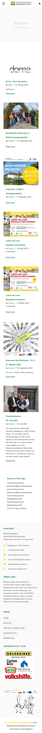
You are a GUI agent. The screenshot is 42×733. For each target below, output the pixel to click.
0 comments (10, 252)
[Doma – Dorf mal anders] (21, 68)
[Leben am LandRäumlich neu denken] (21, 224)
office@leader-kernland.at (17, 564)
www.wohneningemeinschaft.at (19, 559)
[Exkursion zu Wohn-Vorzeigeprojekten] (21, 170)
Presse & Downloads (14, 628)
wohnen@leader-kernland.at (18, 555)
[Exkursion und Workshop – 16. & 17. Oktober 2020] (21, 338)
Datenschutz (10, 633)
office (10, 85)
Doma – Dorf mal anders (16, 82)
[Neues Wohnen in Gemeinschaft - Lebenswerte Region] (21, 3)
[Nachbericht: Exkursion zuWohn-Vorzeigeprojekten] (21, 116)
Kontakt (8, 623)
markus (11, 141)
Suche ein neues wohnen (16, 508)
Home (15, 27)
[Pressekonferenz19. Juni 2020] (21, 399)
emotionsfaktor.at (25, 729)
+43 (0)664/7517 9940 (16, 550)
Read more (10, 93)
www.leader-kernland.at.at (17, 569)
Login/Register (34, 3)
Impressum (9, 638)
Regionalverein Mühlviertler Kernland (21, 726)
